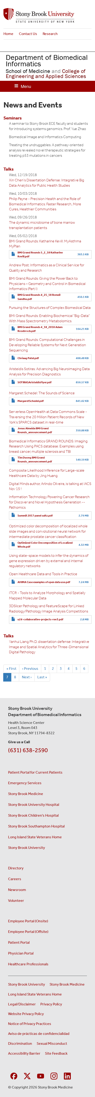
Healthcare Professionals (28, 964)
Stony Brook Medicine (25, 794)
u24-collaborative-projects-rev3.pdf (40, 619)
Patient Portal (19, 942)
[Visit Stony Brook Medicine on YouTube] (40, 1075)
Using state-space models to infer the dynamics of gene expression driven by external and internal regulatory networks (48, 560)
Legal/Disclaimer (22, 1004)
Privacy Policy (51, 1004)
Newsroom (17, 890)
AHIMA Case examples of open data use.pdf (44, 582)
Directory (16, 868)
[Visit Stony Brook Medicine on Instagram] (54, 1075)
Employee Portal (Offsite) (28, 931)
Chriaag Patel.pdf (28, 358)
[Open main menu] (23, 86)
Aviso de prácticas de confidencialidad (39, 1033)
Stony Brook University (26, 847)
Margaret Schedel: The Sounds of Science (42, 393)
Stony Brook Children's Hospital (33, 815)
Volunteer (16, 900)
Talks (8, 169)
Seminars (12, 118)
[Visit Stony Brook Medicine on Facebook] (14, 1075)
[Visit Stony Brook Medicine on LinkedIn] (67, 1075)
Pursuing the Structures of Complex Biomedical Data (50, 307)
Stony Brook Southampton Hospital (36, 826)
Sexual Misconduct (52, 1043)
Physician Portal (20, 953)
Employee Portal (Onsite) (28, 921)
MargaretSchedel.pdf (31, 401)
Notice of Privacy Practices (29, 1024)
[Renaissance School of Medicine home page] (47, 15)
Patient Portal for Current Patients (35, 772)
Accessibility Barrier (24, 1053)
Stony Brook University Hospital (33, 804)
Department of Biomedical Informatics (47, 60)
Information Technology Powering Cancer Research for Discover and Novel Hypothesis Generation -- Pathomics (49, 502)
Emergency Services (25, 783)
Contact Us (28, 34)
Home (8, 34)
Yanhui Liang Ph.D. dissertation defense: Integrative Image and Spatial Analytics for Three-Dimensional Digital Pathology (49, 646)
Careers (14, 879)
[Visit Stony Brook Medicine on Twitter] (27, 1075)
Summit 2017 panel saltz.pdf (35, 515)
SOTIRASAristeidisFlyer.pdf (34, 382)
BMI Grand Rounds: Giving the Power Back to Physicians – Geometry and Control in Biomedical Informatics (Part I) (47, 283)
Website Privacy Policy (26, 1014)
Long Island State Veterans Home (35, 837)
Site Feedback (56, 1053)
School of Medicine (28, 71)
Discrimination (20, 1043)
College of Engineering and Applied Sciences (46, 73)
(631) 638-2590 (28, 750)
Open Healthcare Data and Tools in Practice (43, 574)
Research (50, 34)
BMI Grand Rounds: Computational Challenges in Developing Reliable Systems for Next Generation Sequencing (47, 344)
